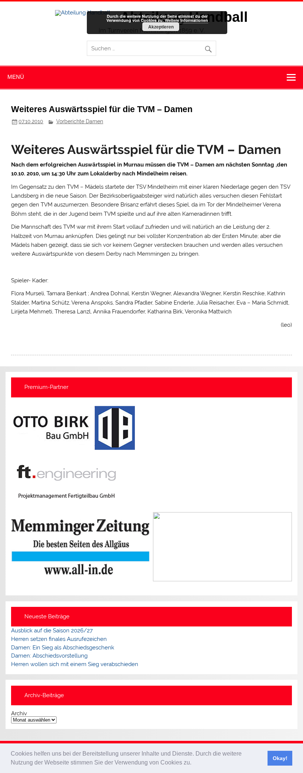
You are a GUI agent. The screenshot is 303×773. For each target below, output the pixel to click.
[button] (194, 763)
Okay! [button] (280, 758)
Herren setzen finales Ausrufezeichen (59, 639)
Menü (15, 77)
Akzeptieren (161, 26)
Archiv (19, 713)
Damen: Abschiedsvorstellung (49, 655)
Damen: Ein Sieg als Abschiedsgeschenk (62, 647)
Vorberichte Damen (79, 121)
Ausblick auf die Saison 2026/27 (52, 630)
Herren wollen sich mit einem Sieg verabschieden (74, 664)
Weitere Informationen (186, 20)
